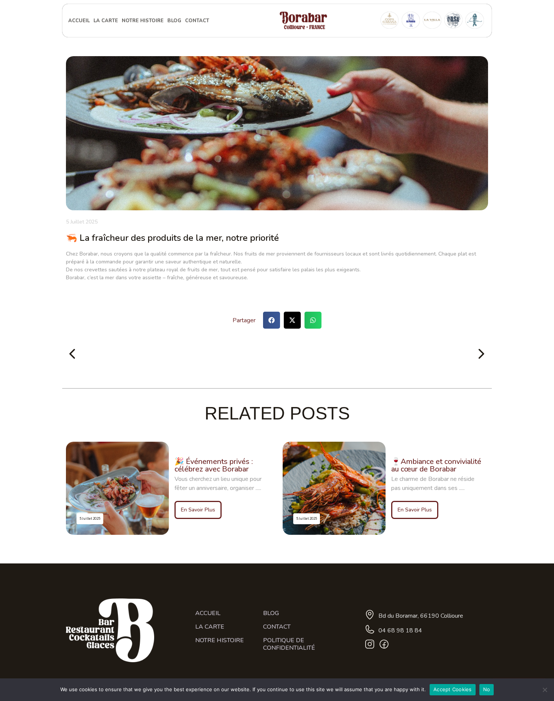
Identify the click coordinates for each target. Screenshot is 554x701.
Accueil (79, 20)
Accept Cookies (452, 689)
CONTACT (197, 20)
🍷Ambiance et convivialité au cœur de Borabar (436, 465)
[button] (271, 320)
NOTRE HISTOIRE (143, 20)
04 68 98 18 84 (400, 630)
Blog (174, 20)
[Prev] (171, 354)
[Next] (382, 354)
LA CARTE (105, 20)
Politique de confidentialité (289, 644)
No (486, 689)
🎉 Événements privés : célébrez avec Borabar (213, 465)
